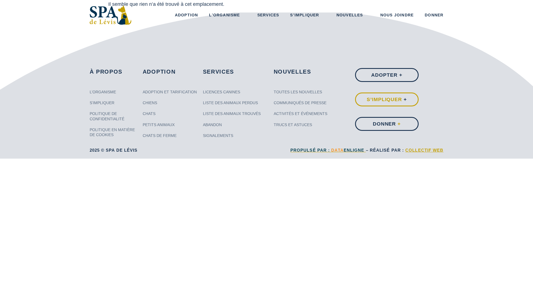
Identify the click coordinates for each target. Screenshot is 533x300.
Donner (434, 15)
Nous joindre (397, 15)
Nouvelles (349, 15)
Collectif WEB (424, 150)
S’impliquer (304, 15)
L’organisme (224, 15)
